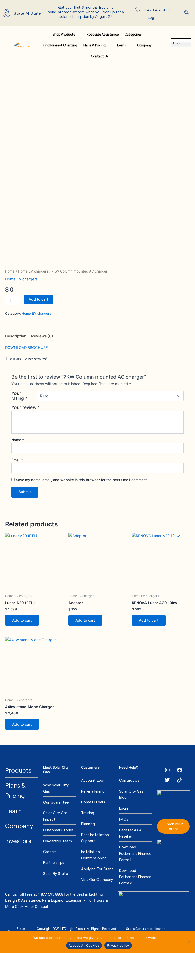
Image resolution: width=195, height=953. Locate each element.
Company (144, 45)
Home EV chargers (33, 271)
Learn (121, 45)
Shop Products (64, 34)
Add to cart (38, 299)
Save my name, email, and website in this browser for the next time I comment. (82, 480)
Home (10, 271)
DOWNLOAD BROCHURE (26, 347)
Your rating (19, 396)
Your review (25, 407)
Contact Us (100, 56)
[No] (188, 942)
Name (17, 440)
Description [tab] (15, 336)
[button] (187, 13)
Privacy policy (118, 945)
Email (17, 460)
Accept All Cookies (84, 945)
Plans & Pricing (94, 45)
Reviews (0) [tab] (42, 336)
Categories (133, 34)
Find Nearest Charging (60, 45)
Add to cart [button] (22, 620)
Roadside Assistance (103, 34)
